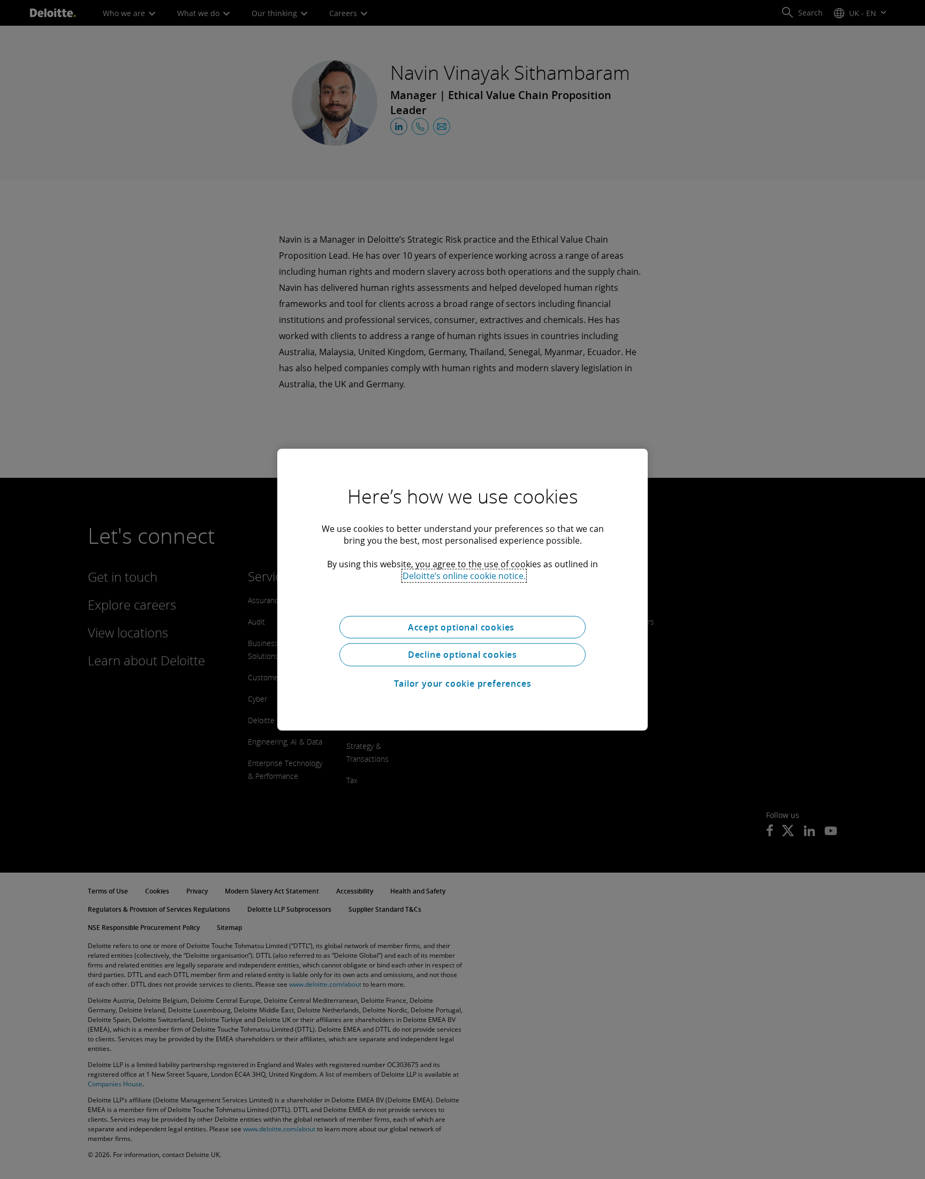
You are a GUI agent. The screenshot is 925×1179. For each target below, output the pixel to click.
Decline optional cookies (462, 654)
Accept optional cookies (462, 627)
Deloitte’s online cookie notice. (464, 575)
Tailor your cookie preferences (463, 683)
